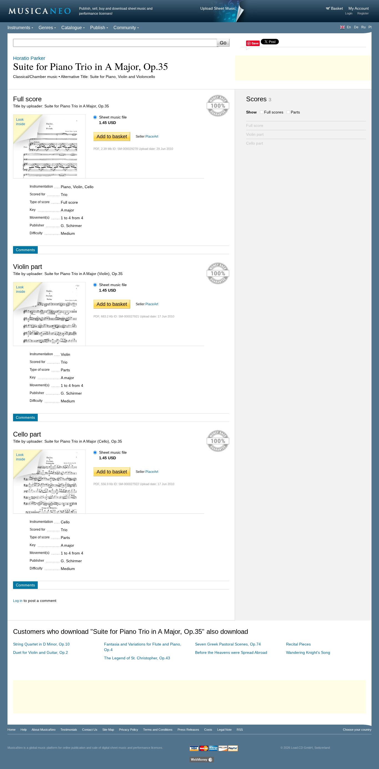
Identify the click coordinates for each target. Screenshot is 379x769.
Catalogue (71, 27)
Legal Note (224, 729)
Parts (295, 112)
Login (348, 13)
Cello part (254, 143)
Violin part (255, 134)
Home (11, 729)
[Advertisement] (303, 66)
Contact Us (89, 729)
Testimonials (68, 729)
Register (363, 13)
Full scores (273, 112)
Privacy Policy (128, 729)
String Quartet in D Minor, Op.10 (41, 644)
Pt (370, 27)
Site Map (108, 729)
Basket (337, 8)
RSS (240, 729)
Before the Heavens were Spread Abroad (231, 652)
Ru (363, 27)
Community (124, 27)
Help (24, 729)
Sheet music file (113, 117)
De (356, 27)
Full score (254, 125)
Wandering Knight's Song (308, 652)
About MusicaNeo (43, 729)
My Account (358, 8)
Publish (97, 27)
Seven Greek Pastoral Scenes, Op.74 (228, 644)
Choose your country (357, 729)
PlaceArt (151, 136)
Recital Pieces (298, 644)
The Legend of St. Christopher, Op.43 (137, 658)
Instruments (18, 27)
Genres (46, 27)
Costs (208, 729)
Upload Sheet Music (218, 8)
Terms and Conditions (158, 729)
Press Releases (188, 729)
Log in (17, 601)
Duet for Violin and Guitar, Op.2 (40, 652)
